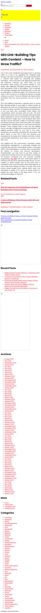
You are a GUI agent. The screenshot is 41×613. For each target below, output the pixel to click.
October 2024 (9, 384)
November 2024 (10, 382)
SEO (2, 49)
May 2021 (8, 463)
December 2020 (10, 472)
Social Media (9, 589)
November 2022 (10, 428)
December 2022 (10, 426)
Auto (6, 527)
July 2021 (8, 459)
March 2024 (9, 397)
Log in (7, 502)
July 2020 (8, 482)
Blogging (7, 533)
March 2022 (9, 443)
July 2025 (8, 366)
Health (7, 29)
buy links (14, 159)
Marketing (8, 573)
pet (6, 577)
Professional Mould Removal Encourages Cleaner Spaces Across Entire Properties (21, 281)
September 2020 (10, 478)
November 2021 (10, 451)
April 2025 (8, 372)
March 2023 (9, 420)
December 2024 (10, 380)
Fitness (7, 552)
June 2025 (8, 368)
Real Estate (9, 583)
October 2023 (9, 407)
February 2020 (10, 491)
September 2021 (10, 455)
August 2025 (9, 364)
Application (8, 525)
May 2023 (8, 416)
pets (6, 579)
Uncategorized (10, 600)
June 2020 (8, 484)
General (7, 25)
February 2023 (10, 422)
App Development (11, 523)
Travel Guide (9, 598)
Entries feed (9, 504)
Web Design (9, 602)
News (7, 575)
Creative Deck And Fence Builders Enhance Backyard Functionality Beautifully (19, 285)
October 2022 (9, 430)
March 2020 (9, 489)
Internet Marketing (11, 569)
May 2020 (8, 486)
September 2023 (10, 409)
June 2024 (8, 391)
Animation (8, 519)
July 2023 (8, 413)
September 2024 (10, 386)
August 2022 (9, 434)
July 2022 (8, 436)
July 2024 (8, 389)
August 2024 (9, 388)
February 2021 (10, 468)
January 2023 (9, 424)
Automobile (8, 529)
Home (7, 564)
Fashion (7, 548)
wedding (7, 608)
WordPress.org (10, 508)
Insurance (8, 567)
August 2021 (9, 457)
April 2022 (8, 441)
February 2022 (10, 445)
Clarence (31, 69)
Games (7, 558)
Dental (7, 540)
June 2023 (8, 414)
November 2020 (10, 474)
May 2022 (8, 439)
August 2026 (9, 359)
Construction (9, 539)
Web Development (11, 604)
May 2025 (8, 370)
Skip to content (6, 2)
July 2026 (8, 361)
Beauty (7, 531)
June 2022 (8, 438)
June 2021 (8, 461)
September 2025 (10, 363)
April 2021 (8, 464)
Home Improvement (11, 565)
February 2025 (10, 376)
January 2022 (9, 447)
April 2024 (8, 395)
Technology (9, 35)
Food (6, 554)
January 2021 (9, 470)
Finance (7, 33)
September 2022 (10, 432)
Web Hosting (9, 606)
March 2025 (9, 374)
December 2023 (10, 403)
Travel (7, 596)
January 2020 (9, 493)
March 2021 (9, 466)
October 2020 (9, 476)
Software (8, 590)
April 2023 (8, 418)
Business (8, 31)
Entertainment (9, 546)
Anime (7, 521)
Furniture (7, 556)
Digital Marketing (10, 542)
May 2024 (8, 393)
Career (7, 537)
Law (6, 571)
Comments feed (10, 506)
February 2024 (10, 399)
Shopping (8, 23)
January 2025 (9, 378)
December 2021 (10, 449)
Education (8, 544)
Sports (7, 592)
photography (9, 581)
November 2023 (10, 405)
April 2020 (8, 488)
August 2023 (9, 411)
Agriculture (8, 517)
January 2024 (9, 401)
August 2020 (9, 480)
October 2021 (9, 453)
